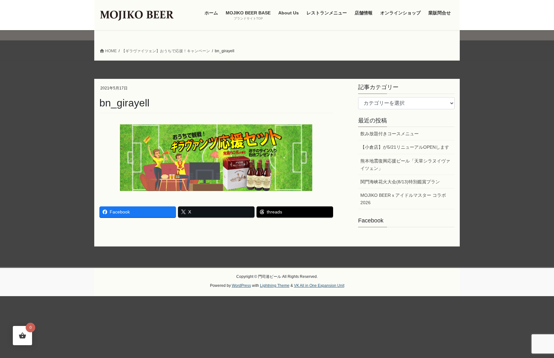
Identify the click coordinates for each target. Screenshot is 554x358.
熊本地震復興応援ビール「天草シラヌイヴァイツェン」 (405, 164)
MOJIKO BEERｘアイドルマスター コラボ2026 (403, 199)
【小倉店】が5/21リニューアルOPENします (404, 147)
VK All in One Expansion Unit (319, 285)
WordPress (241, 285)
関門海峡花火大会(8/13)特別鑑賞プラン (400, 181)
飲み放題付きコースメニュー (389, 133)
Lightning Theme (275, 285)
